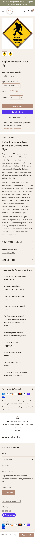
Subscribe (8, 493)
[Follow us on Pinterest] (10, 511)
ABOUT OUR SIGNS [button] (12, 242)
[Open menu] (3, 11)
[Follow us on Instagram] (6, 511)
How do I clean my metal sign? (14, 307)
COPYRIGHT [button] (8, 260)
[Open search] (25, 11)
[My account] (28, 11)
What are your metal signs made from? (15, 277)
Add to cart (17, 106)
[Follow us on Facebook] (3, 511)
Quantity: (5, 97)
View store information (12, 129)
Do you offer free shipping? (11, 344)
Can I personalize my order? (13, 364)
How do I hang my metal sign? (14, 297)
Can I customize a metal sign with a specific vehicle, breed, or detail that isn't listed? (15, 321)
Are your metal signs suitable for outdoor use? (14, 287)
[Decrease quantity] (12, 97)
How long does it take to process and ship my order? (15, 334)
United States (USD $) (10, 501)
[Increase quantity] (21, 97)
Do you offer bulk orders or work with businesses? (15, 374)
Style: (10, 82)
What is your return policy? (12, 354)
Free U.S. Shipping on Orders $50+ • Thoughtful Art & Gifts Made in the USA (17, 3)
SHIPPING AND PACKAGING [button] (10, 251)
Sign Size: (11, 72)
